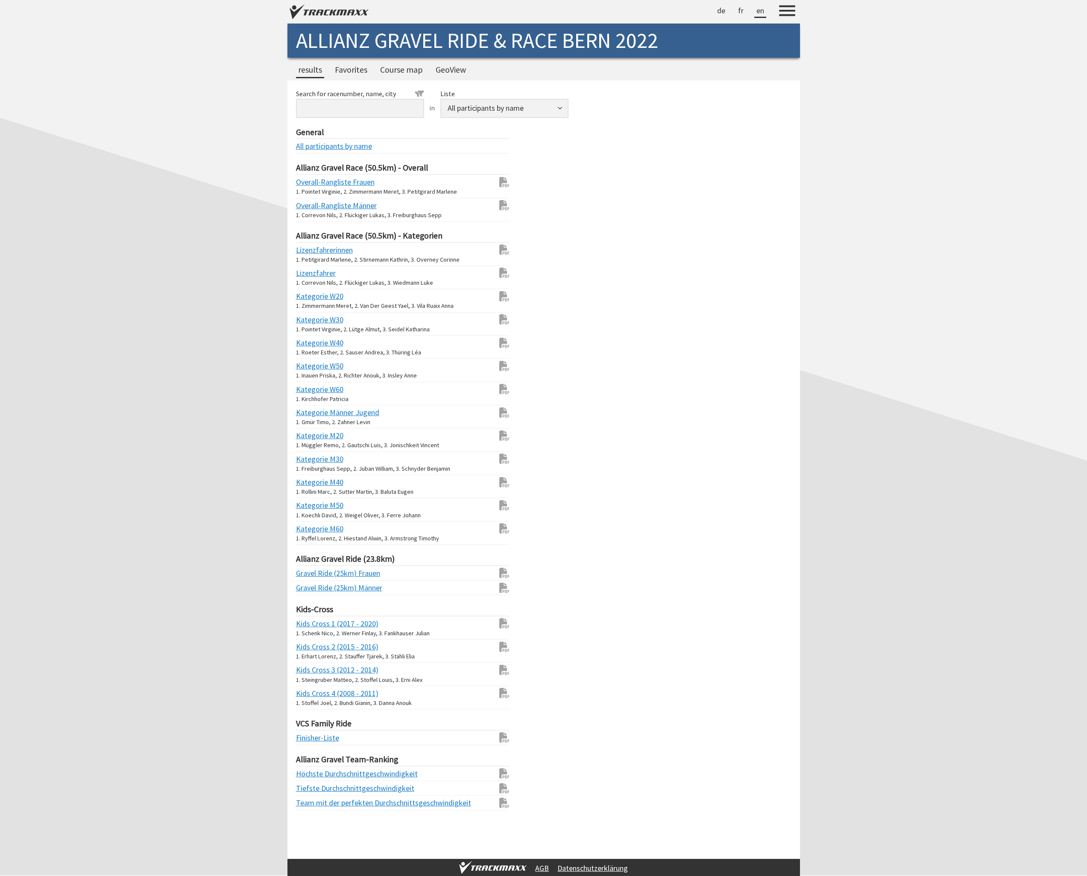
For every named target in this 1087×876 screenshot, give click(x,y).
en (760, 10)
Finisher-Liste (313, 738)
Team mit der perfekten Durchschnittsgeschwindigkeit (313, 803)
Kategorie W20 (313, 296)
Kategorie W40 (313, 343)
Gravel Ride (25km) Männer (313, 588)
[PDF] (500, 182)
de (721, 10)
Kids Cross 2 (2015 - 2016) (313, 647)
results (310, 70)
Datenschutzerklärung (592, 868)
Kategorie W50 (313, 366)
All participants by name (313, 146)
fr (741, 10)
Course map (401, 70)
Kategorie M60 (313, 529)
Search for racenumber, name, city (346, 93)
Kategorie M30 (313, 459)
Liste (447, 93)
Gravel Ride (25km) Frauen (313, 573)
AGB (542, 868)
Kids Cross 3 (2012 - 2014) (313, 670)
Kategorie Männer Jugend (313, 412)
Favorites (351, 70)
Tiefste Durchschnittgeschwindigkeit (313, 788)
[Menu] (787, 12)
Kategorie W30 (313, 319)
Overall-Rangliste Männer (313, 205)
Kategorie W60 (313, 389)
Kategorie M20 (313, 435)
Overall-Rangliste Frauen (313, 182)
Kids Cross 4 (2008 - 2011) (313, 693)
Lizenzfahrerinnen (313, 250)
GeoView (451, 70)
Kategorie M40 (313, 482)
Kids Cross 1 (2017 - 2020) (313, 623)
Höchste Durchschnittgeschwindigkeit (313, 774)
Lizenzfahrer (313, 273)
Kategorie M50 (313, 505)
